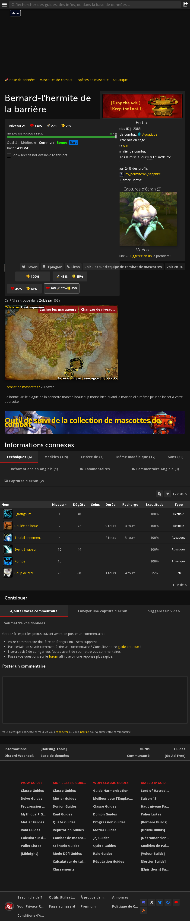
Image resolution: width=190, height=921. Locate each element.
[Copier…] (159, 493)
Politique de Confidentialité (126, 906)
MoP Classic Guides (70, 783)
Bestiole (178, 514)
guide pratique (128, 646)
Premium (88, 906)
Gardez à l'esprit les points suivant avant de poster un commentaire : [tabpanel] (71, 682)
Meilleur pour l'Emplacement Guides (114, 798)
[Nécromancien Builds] (155, 838)
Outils (145, 749)
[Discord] (143, 902)
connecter (61, 732)
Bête (179, 573)
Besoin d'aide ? (29, 897)
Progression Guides (34, 806)
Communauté (138, 755)
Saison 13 (148, 798)
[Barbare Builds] (154, 822)
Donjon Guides (65, 806)
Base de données (22, 80)
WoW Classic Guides (111, 783)
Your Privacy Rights (31, 906)
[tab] (19, 457)
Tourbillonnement (27, 537)
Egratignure (23, 514)
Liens (75, 267)
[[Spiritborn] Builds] (155, 869)
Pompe (19, 561)
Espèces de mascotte (92, 80)
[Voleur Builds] (153, 853)
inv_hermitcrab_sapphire (142, 174)
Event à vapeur (25, 549)
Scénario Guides (66, 845)
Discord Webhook (19, 755)
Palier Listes (31, 845)
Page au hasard (62, 906)
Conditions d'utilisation (31, 915)
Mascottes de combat (56, 80)
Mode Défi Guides (67, 853)
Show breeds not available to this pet (39, 155)
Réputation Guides (68, 830)
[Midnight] (29, 853)
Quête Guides (64, 822)
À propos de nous (95, 897)
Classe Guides (32, 790)
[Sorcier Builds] (153, 861)
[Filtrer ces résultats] (167, 493)
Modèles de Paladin (155, 845)
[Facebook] (168, 902)
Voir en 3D (175, 267)
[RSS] (143, 910)
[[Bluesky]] (159, 902)
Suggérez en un (140, 256)
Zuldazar (45, 300)
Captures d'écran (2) (143, 189)
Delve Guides (31, 798)
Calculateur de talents (34, 838)
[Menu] (4, 4)
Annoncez (120, 897)
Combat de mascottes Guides (70, 838)
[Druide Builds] (153, 830)
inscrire (84, 732)
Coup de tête (24, 573)
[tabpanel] (95, 538)
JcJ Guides (101, 838)
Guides (179, 749)
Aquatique (120, 80)
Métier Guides (32, 822)
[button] (65, 373)
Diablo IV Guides (155, 783)
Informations (16, 749)
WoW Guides (31, 783)
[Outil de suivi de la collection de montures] (95, 422)
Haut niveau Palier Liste (155, 806)
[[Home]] (9, 909)
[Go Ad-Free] (175, 755)
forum (53, 656)
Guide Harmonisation (110, 790)
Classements (64, 869)
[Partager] (185, 4)
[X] (151, 902)
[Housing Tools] (54, 749)
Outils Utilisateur (63, 897)
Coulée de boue (26, 526)
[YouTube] (176, 902)
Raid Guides (30, 830)
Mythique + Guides (34, 814)
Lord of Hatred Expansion (155, 790)
